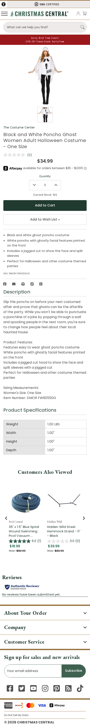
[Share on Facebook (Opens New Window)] (4, 284)
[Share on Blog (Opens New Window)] (68, 688)
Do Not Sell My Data (16, 715)
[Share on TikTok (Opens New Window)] (80, 688)
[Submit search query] (82, 27)
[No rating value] (15, 155)
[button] (3, 4)
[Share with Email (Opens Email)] (13, 284)
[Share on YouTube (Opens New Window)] (33, 688)
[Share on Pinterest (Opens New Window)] (40, 284)
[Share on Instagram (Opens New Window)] (45, 688)
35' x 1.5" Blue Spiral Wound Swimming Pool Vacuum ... (24, 531)
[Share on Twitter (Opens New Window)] (32, 284)
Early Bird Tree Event (45, 38)
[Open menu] (4, 13)
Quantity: (45, 176)
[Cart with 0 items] (84, 13)
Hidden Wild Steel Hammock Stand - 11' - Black (63, 531)
